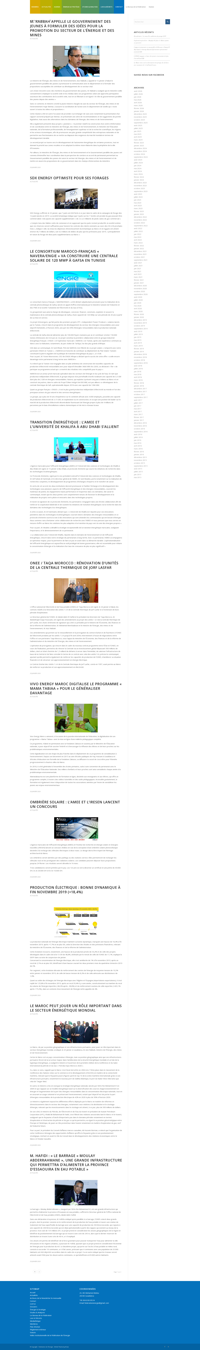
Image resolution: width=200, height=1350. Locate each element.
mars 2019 (138, 346)
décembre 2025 (140, 114)
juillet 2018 (138, 368)
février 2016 (139, 451)
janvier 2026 (139, 111)
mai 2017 (137, 409)
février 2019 (139, 348)
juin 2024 (137, 165)
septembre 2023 (141, 191)
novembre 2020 (140, 288)
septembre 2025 (141, 122)
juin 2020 (137, 303)
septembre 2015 (141, 466)
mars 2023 (138, 208)
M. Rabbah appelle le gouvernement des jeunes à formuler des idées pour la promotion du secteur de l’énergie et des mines (72, 28)
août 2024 (138, 160)
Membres (34, 1324)
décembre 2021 (140, 251)
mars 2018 (138, 380)
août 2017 (138, 400)
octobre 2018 (139, 360)
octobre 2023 (139, 188)
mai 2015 (137, 477)
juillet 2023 (138, 197)
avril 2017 (138, 411)
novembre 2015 (140, 460)
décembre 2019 (140, 320)
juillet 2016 (138, 437)
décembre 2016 (140, 423)
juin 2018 (137, 371)
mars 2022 (138, 243)
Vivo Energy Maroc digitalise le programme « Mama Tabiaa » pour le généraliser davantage (76, 688)
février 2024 (139, 177)
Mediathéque (35, 1321)
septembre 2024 (141, 157)
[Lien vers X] (168, 1346)
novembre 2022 (140, 220)
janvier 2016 (139, 454)
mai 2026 (137, 100)
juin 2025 (137, 131)
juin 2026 (137, 97)
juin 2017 (137, 406)
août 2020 (138, 297)
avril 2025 (138, 137)
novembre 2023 (140, 185)
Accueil (32, 1292)
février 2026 (139, 108)
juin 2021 (137, 268)
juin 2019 (137, 337)
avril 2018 (138, 377)
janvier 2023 (139, 214)
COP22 (33, 1304)
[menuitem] (35, 7)
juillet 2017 (138, 403)
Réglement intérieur (38, 1329)
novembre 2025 (140, 117)
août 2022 (138, 228)
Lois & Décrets (36, 1318)
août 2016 (138, 434)
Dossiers (33, 1307)
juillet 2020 (138, 300)
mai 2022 (137, 237)
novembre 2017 (140, 391)
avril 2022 (138, 240)
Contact (33, 1301)
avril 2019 (138, 343)
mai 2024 (137, 168)
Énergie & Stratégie (38, 1309)
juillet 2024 (138, 162)
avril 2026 (138, 102)
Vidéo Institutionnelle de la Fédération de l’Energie (50, 1335)
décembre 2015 (140, 457)
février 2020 (139, 314)
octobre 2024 (139, 154)
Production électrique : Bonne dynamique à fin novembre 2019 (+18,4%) (75, 889)
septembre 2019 (141, 328)
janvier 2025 (139, 145)
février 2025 (139, 142)
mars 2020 (138, 311)
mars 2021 (138, 277)
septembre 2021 (141, 260)
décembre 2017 (140, 388)
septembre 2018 (141, 363)
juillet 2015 (138, 471)
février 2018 (139, 383)
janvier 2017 (139, 420)
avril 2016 (138, 446)
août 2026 (138, 91)
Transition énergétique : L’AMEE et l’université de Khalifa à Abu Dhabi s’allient (74, 424)
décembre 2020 (140, 285)
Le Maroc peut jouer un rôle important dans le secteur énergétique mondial (76, 1008)
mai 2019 (137, 340)
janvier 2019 (139, 351)
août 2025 (138, 125)
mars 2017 (138, 414)
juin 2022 (137, 234)
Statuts (33, 1332)
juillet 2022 (138, 231)
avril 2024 (138, 171)
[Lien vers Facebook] (165, 1346)
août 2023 (138, 194)
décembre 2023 (140, 182)
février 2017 (139, 417)
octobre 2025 (139, 120)
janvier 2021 (139, 283)
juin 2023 (137, 200)
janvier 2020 (139, 317)
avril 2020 (138, 308)
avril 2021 (138, 274)
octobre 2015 (139, 463)
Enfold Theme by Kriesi (61, 1347)
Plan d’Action (35, 1327)
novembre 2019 (140, 323)
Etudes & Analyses (37, 1312)
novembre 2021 (140, 254)
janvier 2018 (139, 386)
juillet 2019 (138, 334)
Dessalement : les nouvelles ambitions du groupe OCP (150, 36)
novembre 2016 (140, 426)
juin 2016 (137, 440)
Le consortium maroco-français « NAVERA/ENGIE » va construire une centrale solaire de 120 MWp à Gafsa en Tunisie (74, 256)
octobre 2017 (139, 394)
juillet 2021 (138, 265)
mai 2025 (137, 134)
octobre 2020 (139, 291)
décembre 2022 (140, 217)
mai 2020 (137, 306)
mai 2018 (137, 374)
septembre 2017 (141, 397)
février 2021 (139, 280)
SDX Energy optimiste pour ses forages (69, 178)
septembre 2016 (141, 431)
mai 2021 (137, 271)
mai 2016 (137, 443)
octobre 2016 (139, 429)
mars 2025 (138, 140)
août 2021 (138, 263)
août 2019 (138, 331)
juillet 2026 (138, 94)
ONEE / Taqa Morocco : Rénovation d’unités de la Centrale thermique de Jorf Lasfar (74, 565)
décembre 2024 (140, 148)
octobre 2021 (139, 257)
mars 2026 (138, 105)
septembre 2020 (141, 294)
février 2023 (139, 211)
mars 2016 (138, 448)
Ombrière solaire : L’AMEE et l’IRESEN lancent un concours (75, 804)
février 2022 (139, 245)
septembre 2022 (141, 225)
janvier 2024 (139, 180)
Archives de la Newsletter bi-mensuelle (45, 1298)
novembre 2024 (140, 151)
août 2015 (138, 468)
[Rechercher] (50, 20)
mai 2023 (137, 203)
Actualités (34, 39)
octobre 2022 (139, 223)
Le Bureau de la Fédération (41, 1315)
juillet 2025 (138, 128)
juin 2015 (137, 474)
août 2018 (138, 366)
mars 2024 (138, 174)
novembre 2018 (140, 357)
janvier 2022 (139, 248)
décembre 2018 (140, 354)
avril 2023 (138, 205)
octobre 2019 (139, 326)
